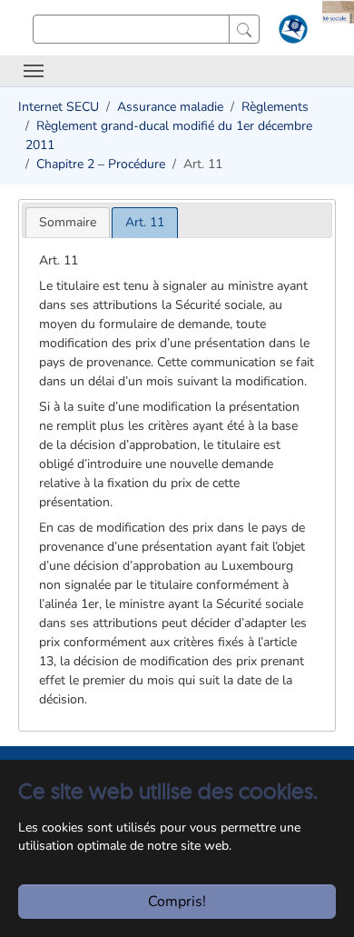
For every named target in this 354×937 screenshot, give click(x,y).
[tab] (67, 222)
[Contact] (291, 33)
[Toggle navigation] (33, 70)
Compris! (177, 902)
